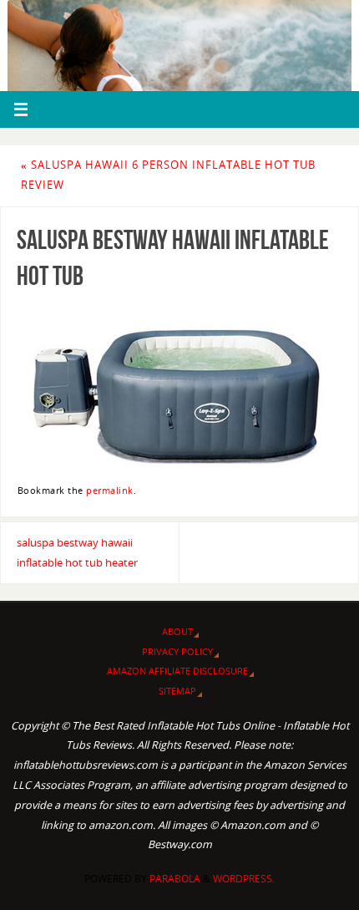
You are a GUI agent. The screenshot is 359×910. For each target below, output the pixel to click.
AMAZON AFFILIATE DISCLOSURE (177, 670)
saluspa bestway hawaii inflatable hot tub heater (77, 553)
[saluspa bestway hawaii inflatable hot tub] (179, 385)
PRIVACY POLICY (177, 651)
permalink (110, 490)
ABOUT (177, 631)
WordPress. (244, 879)
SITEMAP (177, 690)
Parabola (174, 879)
